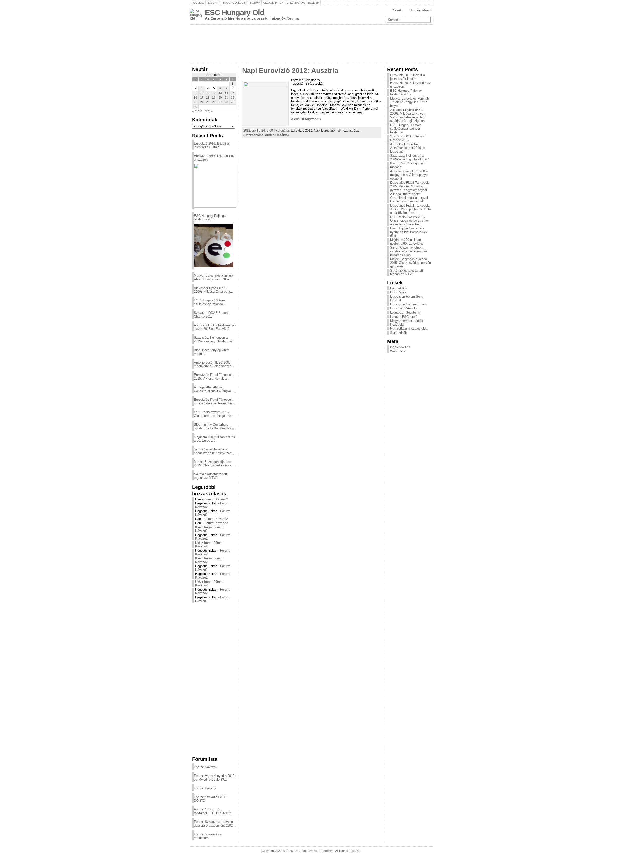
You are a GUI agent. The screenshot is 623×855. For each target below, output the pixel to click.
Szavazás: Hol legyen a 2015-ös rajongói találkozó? (213, 339)
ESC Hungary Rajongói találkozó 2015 (210, 217)
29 (232, 102)
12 (214, 92)
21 (226, 97)
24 (201, 102)
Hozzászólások (420, 10)
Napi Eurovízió (324, 130)
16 (195, 97)
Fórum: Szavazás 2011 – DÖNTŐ (211, 798)
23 (195, 102)
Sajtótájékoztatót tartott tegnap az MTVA (210, 476)
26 (214, 102)
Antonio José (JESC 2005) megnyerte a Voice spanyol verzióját (213, 364)
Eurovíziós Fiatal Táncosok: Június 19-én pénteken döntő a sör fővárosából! (214, 401)
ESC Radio (398, 292)
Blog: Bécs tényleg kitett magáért (211, 351)
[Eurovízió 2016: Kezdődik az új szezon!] (215, 186)
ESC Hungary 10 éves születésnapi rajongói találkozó (209, 302)
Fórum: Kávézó (205, 788)
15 (232, 92)
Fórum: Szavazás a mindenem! (208, 836)
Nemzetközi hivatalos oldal (409, 328)
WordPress (398, 351)
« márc (197, 111)
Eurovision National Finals (408, 304)
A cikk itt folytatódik (306, 119)
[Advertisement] (214, 679)
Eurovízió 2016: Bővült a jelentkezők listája (211, 145)
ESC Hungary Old (234, 12)
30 (195, 106)
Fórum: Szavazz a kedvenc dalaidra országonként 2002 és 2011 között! (213, 823)
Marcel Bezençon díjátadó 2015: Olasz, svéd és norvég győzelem (214, 463)
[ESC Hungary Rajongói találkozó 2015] (213, 245)
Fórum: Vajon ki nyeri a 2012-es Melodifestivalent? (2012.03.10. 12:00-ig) (214, 777)
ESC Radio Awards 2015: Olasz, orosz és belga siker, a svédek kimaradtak (213, 414)
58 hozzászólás (348, 130)
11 (208, 92)
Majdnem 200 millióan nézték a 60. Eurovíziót (214, 438)
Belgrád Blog (399, 288)
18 (208, 97)
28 (226, 102)
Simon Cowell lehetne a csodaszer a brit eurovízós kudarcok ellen (212, 451)
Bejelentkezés (400, 347)
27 (220, 102)
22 (232, 97)
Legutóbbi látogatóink (405, 312)
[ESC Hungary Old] (311, 44)
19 (214, 97)
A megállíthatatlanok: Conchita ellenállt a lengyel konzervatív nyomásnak (213, 389)
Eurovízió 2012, (302, 130)
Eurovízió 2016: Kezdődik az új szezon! (214, 157)
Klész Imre (203, 527)
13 (220, 92)
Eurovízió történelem (404, 308)
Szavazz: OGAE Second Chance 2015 (211, 314)
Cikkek (397, 10)
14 (226, 92)
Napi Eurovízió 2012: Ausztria (290, 70)
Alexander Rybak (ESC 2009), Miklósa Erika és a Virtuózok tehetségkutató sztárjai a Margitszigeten (212, 289)
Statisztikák (398, 333)
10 (201, 92)
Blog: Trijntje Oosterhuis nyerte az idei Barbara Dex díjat (212, 426)
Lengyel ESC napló (403, 316)
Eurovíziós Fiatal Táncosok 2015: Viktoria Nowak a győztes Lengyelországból (213, 376)
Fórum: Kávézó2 (216, 499)
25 (208, 102)
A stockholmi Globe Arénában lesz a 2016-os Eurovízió (215, 327)
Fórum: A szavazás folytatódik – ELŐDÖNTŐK (213, 811)
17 (201, 97)
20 (220, 97)
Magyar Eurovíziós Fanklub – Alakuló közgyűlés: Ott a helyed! (214, 277)
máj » (209, 111)
